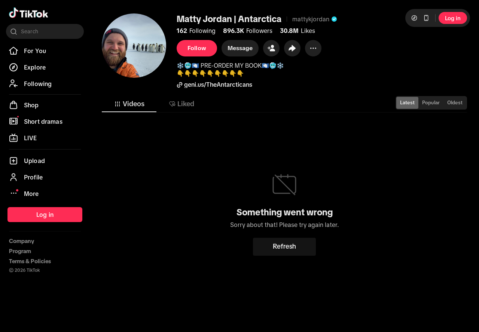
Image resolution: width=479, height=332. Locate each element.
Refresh (284, 246)
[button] (271, 48)
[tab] (129, 104)
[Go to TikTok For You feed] (28, 12)
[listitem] (45, 50)
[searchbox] (45, 31)
